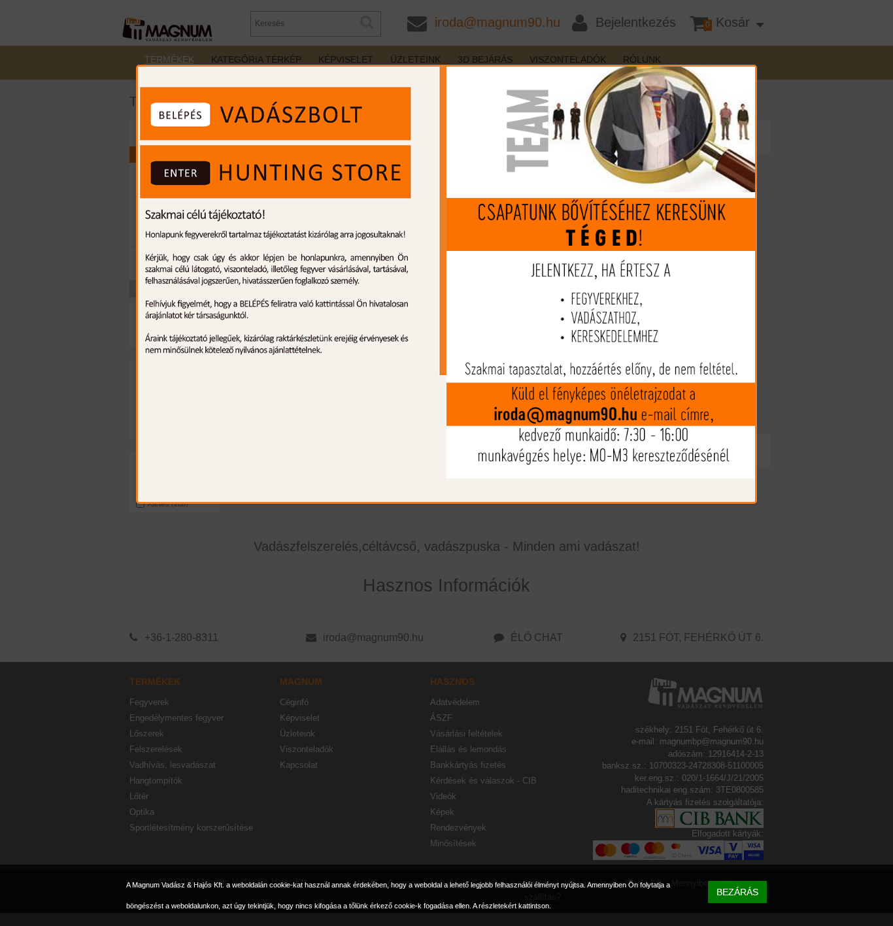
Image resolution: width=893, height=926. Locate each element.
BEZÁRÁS (737, 892)
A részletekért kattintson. (512, 906)
